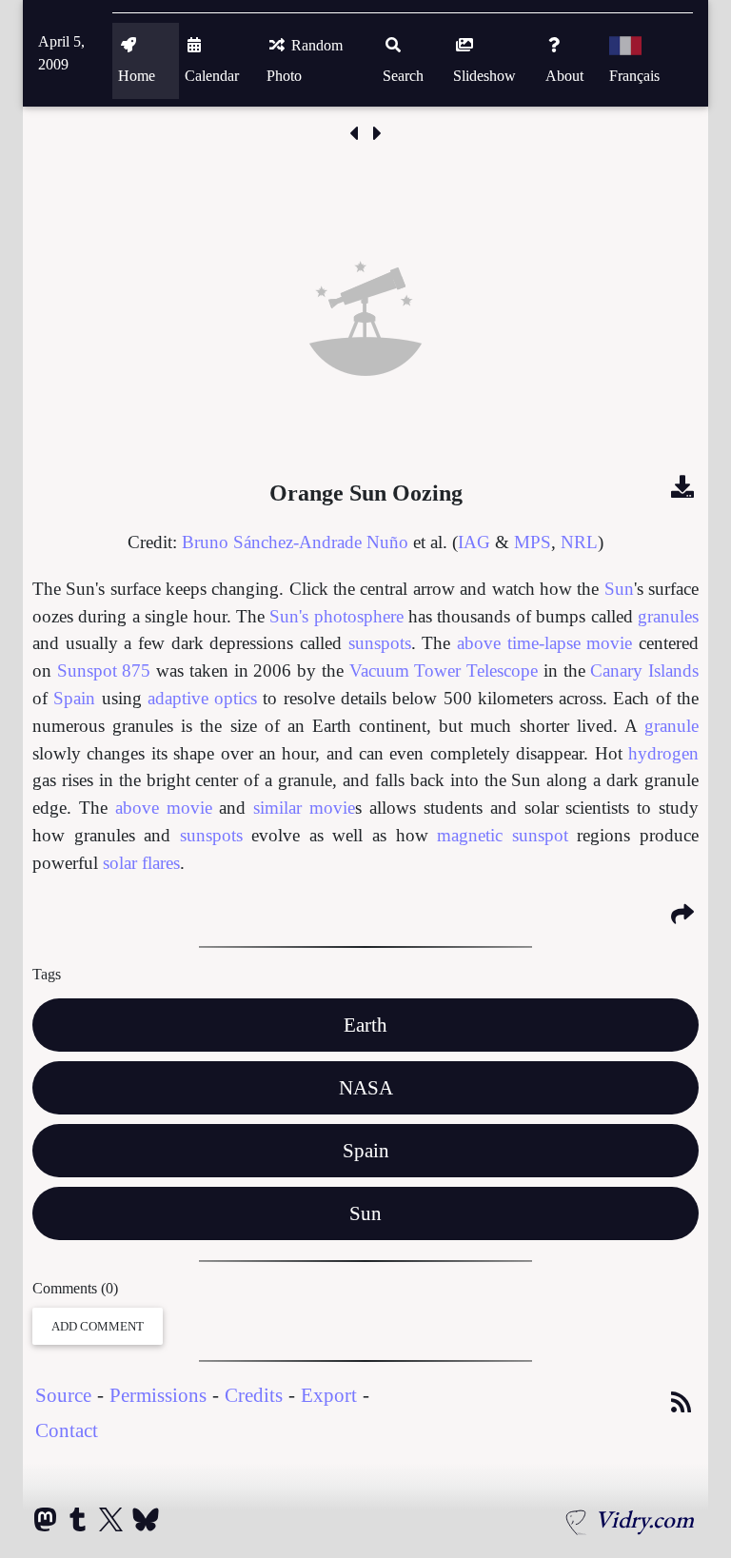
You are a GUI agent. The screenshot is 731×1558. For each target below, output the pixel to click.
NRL (579, 542)
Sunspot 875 (104, 670)
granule (671, 726)
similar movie (304, 808)
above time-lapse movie (544, 643)
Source (63, 1395)
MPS (532, 542)
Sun (619, 589)
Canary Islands (644, 670)
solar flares (141, 863)
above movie (163, 808)
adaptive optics (202, 698)
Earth (365, 1024)
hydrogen (663, 753)
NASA (366, 1087)
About (564, 76)
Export (329, 1395)
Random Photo (305, 60)
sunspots (379, 643)
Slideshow (484, 76)
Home (136, 76)
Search (403, 76)
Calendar (212, 76)
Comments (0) (75, 1288)
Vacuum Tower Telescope (443, 670)
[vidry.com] (577, 1519)
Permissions (158, 1395)
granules (668, 616)
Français (634, 76)
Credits (254, 1395)
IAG (474, 542)
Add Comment (97, 1326)
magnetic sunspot (502, 835)
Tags (46, 974)
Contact (66, 1430)
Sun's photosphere (336, 616)
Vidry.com (644, 1519)
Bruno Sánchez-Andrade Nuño (295, 542)
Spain (74, 698)
